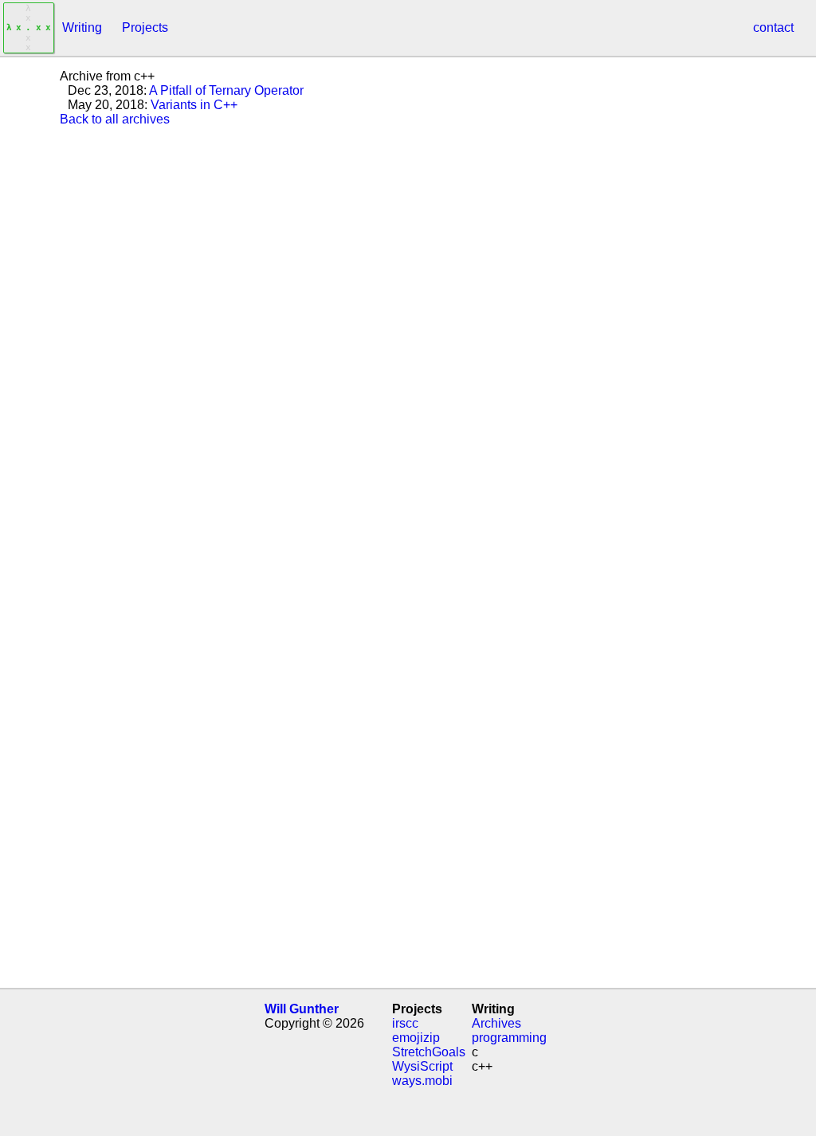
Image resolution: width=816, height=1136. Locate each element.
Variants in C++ (194, 105)
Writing (82, 27)
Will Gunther (302, 1009)
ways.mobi (422, 1080)
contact (773, 27)
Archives (496, 1023)
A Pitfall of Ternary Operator (226, 90)
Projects (145, 27)
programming (509, 1037)
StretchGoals (428, 1052)
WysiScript (422, 1066)
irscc (405, 1023)
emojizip (416, 1037)
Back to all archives (115, 119)
